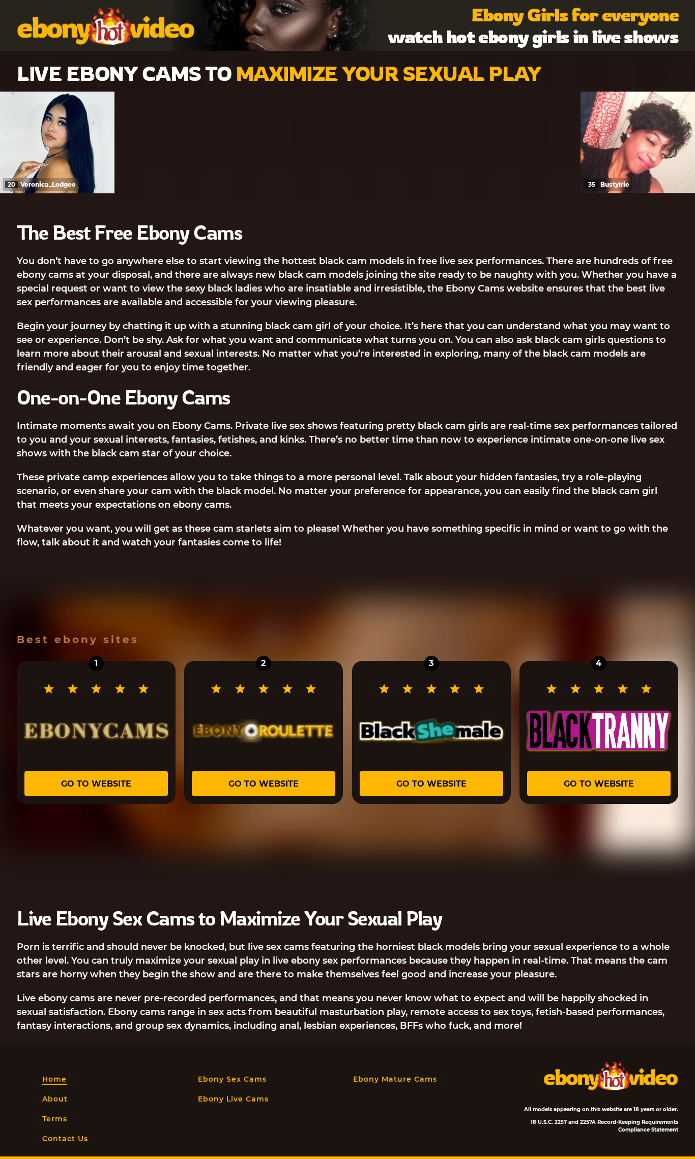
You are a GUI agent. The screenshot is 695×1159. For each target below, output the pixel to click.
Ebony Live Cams (233, 1099)
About (55, 1099)
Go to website (96, 784)
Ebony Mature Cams (395, 1079)
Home (54, 1079)
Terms (54, 1118)
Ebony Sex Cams (232, 1079)
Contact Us (65, 1138)
